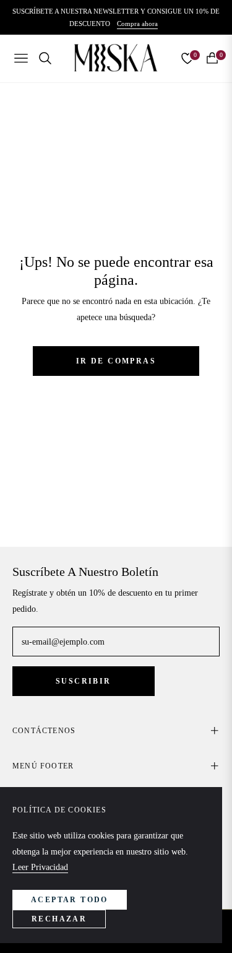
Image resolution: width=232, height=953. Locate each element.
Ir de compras (116, 361)
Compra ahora (137, 23)
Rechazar (59, 919)
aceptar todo (69, 899)
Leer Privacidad (40, 867)
